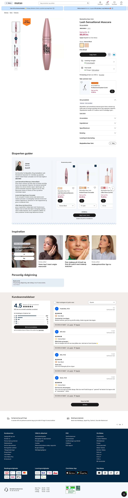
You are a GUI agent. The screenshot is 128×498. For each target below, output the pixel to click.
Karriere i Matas (101, 450)
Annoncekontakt (101, 445)
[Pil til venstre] (117, 424)
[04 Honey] (85, 188)
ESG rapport (69, 445)
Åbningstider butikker (10, 447)
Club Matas (7, 454)
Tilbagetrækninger (9, 450)
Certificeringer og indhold (73, 441)
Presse (98, 443)
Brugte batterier (39, 447)
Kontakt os (7, 438)
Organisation (100, 436)
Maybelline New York (87, 19)
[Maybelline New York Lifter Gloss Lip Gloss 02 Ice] (110, 183)
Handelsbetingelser (40, 436)
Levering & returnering (87, 138)
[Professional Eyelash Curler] (98, 87)
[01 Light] (80, 188)
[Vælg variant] (60, 201)
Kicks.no (99, 454)
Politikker (68, 443)
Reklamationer (8, 443)
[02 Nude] (83, 188)
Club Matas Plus (8, 456)
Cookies (37, 443)
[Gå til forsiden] (18, 3)
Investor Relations (102, 438)
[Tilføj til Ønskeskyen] (114, 55)
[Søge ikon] (87, 3)
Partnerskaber (70, 438)
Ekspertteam (7, 452)
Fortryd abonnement (10, 445)
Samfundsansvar (70, 436)
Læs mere (18, 178)
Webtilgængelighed (40, 450)
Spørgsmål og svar (9, 436)
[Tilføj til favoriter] (109, 55)
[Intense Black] (82, 45)
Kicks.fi (99, 456)
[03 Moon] (104, 188)
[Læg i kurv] (112, 91)
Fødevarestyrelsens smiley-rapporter (45, 445)
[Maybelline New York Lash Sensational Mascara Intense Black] (66, 184)
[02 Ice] (102, 188)
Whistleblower (100, 441)
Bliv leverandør (101, 461)
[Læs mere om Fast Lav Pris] (88, 32)
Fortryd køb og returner (11, 441)
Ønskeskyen (7, 459)
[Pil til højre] (126, 8)
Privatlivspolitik (39, 441)
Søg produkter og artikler (47, 3)
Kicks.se (99, 452)
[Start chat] (124, 494)
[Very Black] (87, 45)
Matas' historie (101, 447)
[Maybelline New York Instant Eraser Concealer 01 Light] (88, 183)
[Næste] (16, 68)
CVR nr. (99, 459)
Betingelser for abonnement (43, 438)
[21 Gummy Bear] (107, 188)
